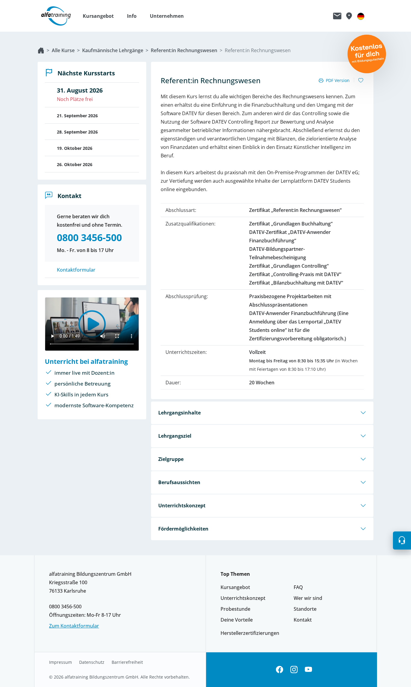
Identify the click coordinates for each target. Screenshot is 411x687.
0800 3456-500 (65, 606)
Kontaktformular (76, 269)
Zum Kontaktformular (74, 625)
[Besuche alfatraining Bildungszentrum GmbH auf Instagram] (294, 669)
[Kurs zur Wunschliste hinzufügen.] (361, 80)
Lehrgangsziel (174, 436)
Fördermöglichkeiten (183, 528)
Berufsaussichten (179, 482)
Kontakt (303, 619)
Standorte (305, 609)
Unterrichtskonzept (182, 505)
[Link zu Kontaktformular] (337, 16)
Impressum (60, 662)
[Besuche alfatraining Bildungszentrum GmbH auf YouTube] (308, 669)
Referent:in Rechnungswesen (184, 50)
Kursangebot (235, 587)
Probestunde (235, 609)
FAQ (298, 587)
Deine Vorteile (237, 619)
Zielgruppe (171, 459)
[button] (101, 16)
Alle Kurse (63, 50)
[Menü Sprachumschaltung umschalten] (361, 16)
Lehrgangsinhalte (179, 412)
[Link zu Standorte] (349, 16)
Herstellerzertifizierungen (250, 633)
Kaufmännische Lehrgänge (112, 50)
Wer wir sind (308, 598)
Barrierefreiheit (127, 662)
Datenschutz (91, 662)
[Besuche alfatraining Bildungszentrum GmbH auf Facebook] (279, 669)
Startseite (41, 50)
